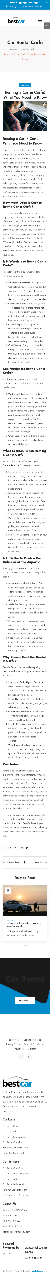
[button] (3, 1270)
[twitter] (29, 1057)
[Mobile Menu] (4, 20)
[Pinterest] (16, 848)
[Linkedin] (27, 848)
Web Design (38, 1271)
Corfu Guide (28, 49)
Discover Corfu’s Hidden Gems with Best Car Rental (24, 925)
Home (13, 49)
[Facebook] (5, 848)
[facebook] (21, 1057)
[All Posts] (25, 862)
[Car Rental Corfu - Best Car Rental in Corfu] (16, 20)
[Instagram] (21, 848)
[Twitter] (10, 848)
